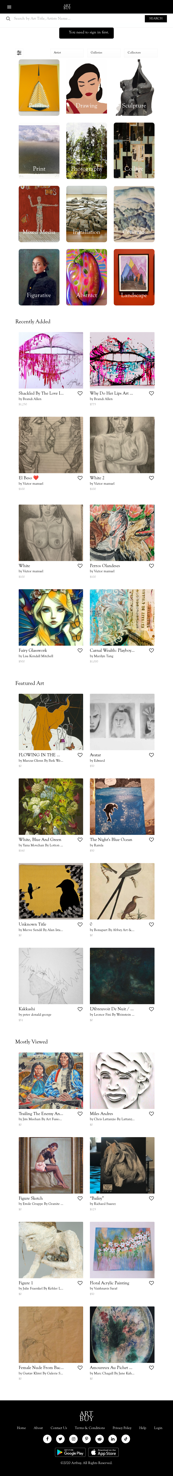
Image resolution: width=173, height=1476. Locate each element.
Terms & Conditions (90, 1428)
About (38, 1428)
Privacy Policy (122, 1428)
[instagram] (73, 1439)
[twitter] (60, 1439)
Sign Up (160, 6)
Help (142, 1428)
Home (21, 1428)
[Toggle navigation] (19, 53)
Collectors (134, 52)
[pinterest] (86, 1439)
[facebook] (47, 1439)
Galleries (96, 52)
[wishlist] (80, 394)
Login (137, 6)
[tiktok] (125, 1439)
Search (155, 18)
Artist (57, 52)
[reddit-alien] (99, 1439)
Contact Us (59, 1428)
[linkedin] (112, 1439)
